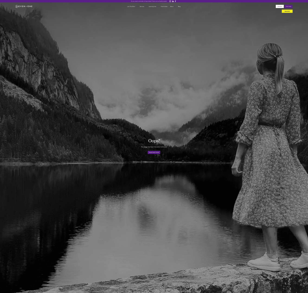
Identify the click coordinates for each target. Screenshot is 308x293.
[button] (132, 6)
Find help (288, 6)
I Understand (163, 160)
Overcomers (164, 6)
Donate (280, 6)
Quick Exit (144, 160)
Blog (179, 6)
